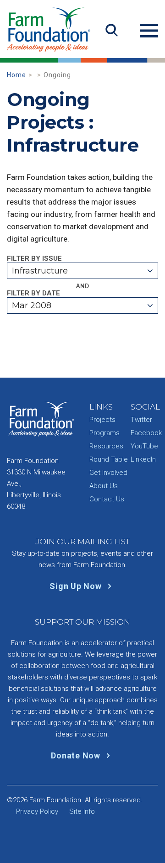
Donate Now (76, 755)
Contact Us (106, 499)
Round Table (108, 459)
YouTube (144, 446)
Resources (106, 446)
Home (16, 75)
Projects (102, 420)
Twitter (141, 420)
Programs (104, 433)
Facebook (146, 433)
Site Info (82, 811)
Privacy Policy (37, 811)
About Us (103, 486)
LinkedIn (143, 459)
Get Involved (108, 472)
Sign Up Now (77, 586)
